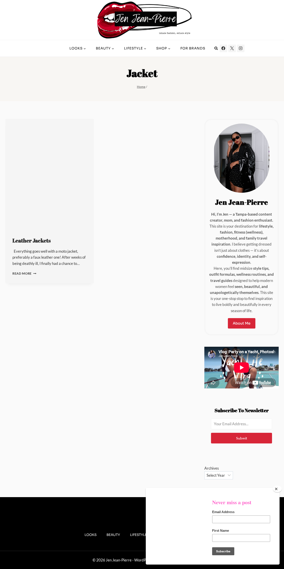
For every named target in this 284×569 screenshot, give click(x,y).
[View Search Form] (216, 48)
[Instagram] (241, 48)
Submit (241, 438)
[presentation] (49, 174)
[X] (232, 48)
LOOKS (91, 535)
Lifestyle (138, 535)
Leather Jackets (31, 240)
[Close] (277, 489)
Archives (211, 468)
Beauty (113, 535)
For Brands (192, 48)
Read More (24, 273)
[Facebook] (223, 48)
